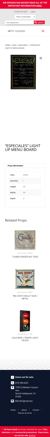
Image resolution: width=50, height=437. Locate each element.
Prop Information (15, 165)
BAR (14, 45)
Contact (36, 410)
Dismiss (32, 435)
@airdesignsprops (24, 400)
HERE (39, 5)
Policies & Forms (25, 413)
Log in (33, 11)
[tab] (25, 166)
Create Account (20, 11)
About (24, 410)
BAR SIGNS (23, 45)
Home (7, 45)
